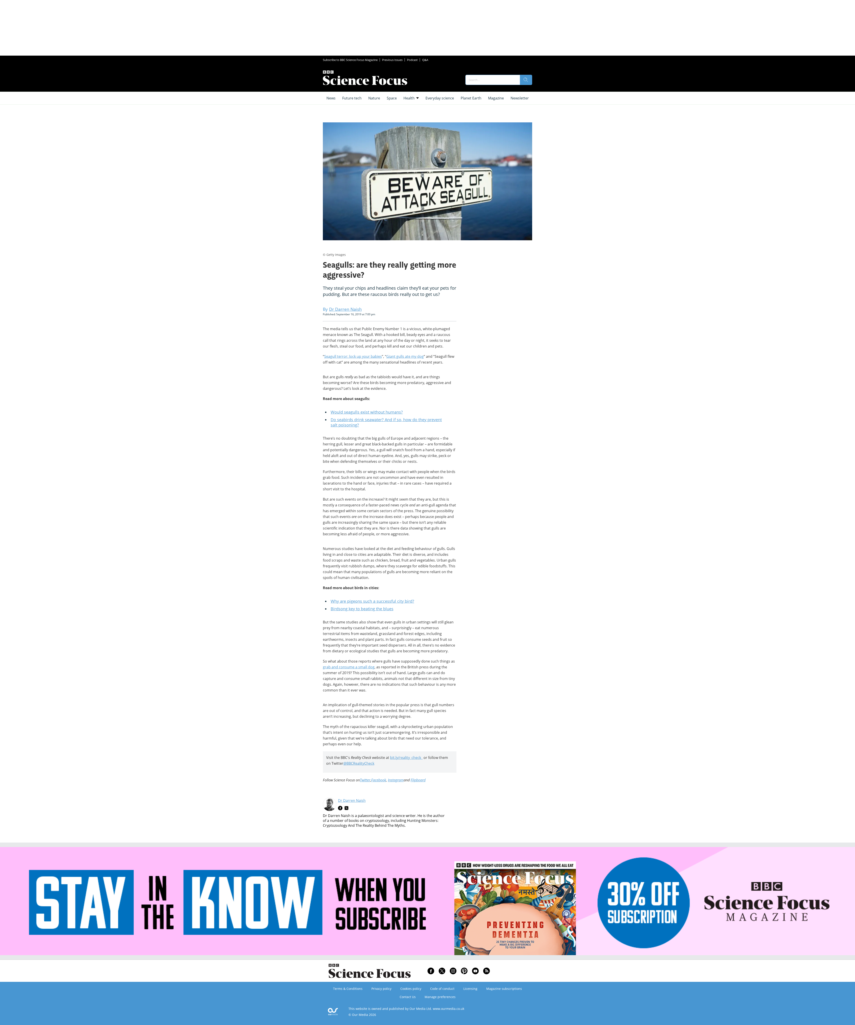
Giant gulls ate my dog (405, 356)
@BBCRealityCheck (358, 763)
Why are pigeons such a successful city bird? (372, 601)
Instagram (396, 780)
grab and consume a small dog (349, 667)
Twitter (365, 780)
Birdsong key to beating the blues (362, 608)
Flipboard (418, 780)
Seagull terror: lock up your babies (353, 356)
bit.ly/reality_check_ (406, 757)
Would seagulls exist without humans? (367, 412)
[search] (526, 80)
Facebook (378, 780)
